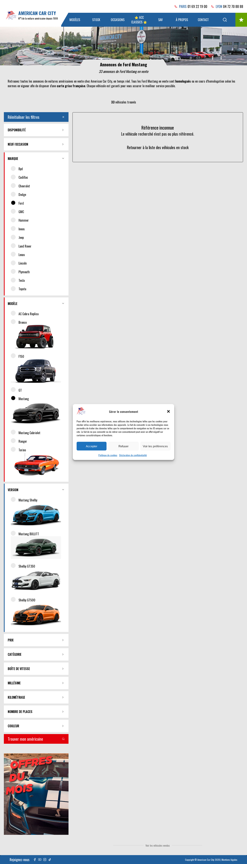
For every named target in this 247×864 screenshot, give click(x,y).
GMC (21, 211)
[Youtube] (39, 859)
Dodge (22, 194)
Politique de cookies (107, 455)
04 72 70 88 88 (233, 6)
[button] (168, 411)
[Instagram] (44, 859)
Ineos (22, 229)
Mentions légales (229, 859)
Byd (21, 168)
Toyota (22, 289)
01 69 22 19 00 (197, 6)
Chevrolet (24, 186)
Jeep (21, 237)
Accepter (91, 446)
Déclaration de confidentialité (133, 455)
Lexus (22, 254)
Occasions (117, 19)
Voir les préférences (155, 446)
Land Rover (25, 246)
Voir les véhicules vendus (157, 845)
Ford (21, 203)
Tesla (22, 280)
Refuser (123, 446)
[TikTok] (49, 859)
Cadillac (23, 177)
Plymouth (24, 272)
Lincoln (23, 263)
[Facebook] (34, 859)
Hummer (24, 220)
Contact (203, 19)
